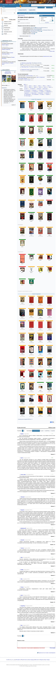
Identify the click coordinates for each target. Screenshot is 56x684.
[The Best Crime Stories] (31, 340)
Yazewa (22, 548)
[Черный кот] (31, 133)
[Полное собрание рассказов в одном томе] (31, 157)
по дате (42, 430)
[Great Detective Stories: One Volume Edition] (31, 302)
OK (14, 13)
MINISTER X (4, 87)
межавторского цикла (47, 56)
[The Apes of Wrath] (22, 413)
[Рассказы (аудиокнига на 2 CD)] (22, 262)
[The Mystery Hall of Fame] (40, 339)
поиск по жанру (41, 7)
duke (22, 557)
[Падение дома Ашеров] (40, 121)
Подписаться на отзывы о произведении (46, 652)
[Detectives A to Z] (49, 339)
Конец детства (8, 73)
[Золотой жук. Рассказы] (22, 157)
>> (9, 102)
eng (11, 659)
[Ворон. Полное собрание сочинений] (22, 120)
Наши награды (31, 659)
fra (12, 659)
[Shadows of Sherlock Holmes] (49, 365)
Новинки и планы (7, 21)
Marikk (22, 433)
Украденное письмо (25, 69)
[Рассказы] (49, 259)
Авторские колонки (8, 31)
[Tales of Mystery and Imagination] (22, 301)
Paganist (22, 509)
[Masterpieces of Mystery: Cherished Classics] (40, 327)
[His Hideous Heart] (49, 413)
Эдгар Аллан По (21, 15)
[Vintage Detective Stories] (49, 401)
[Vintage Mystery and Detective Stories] (22, 401)
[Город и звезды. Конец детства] (4, 81)
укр (14, 659)
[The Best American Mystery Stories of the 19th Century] (31, 413)
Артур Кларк (7, 71)
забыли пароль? (12, 4)
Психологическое (36, 28)
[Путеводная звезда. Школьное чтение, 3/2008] (22, 245)
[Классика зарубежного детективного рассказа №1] (31, 283)
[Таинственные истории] (49, 182)
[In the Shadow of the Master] (40, 401)
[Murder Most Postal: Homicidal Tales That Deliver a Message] (40, 376)
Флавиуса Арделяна (6, 49)
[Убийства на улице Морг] (22, 283)
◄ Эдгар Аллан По (22, 10)
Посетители (6, 29)
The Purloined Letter (34, 69)
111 (29, 36)
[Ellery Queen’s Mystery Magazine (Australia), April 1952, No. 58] (40, 233)
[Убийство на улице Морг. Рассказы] (31, 207)
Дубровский (23, 528)
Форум (5, 33)
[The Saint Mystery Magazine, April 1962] (49, 233)
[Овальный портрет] (40, 259)
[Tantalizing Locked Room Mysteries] (22, 340)
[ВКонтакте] (50, 422)
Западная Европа (47, 30)
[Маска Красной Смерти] (31, 121)
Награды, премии (7, 23)
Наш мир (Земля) (33, 30)
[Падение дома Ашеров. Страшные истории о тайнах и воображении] (22, 219)
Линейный (34, 32)
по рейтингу (47, 430)
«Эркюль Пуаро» (27, 79)
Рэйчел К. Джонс (5, 44)
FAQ (22, 659)
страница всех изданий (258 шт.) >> (25, 419)
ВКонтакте (37, 659)
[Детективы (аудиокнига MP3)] (22, 271)
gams (22, 595)
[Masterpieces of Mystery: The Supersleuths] (31, 327)
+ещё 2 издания (36, 294)
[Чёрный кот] (31, 219)
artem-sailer (52, 51)
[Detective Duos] (40, 364)
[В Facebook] (52, 422)
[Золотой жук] (40, 108)
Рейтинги (6, 25)
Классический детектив (41, 27)
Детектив (33, 27)
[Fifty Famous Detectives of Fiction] (49, 303)
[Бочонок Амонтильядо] (22, 107)
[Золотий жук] (49, 377)
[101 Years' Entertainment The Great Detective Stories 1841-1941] (22, 313)
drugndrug (23, 605)
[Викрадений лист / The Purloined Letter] (31, 401)
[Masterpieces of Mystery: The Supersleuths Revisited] (49, 327)
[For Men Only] (31, 315)
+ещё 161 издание (36, 99)
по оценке (53, 430)
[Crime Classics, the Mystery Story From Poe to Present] (49, 352)
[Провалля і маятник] (49, 389)
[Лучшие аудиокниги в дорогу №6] (40, 271)
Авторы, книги (12, 19)
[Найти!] (54, 5)
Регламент (18, 659)
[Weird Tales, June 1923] (22, 233)
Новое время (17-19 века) (35, 31)
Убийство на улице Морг (26, 63)
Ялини (22, 587)
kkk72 (22, 457)
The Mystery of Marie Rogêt (34, 66)
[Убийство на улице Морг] (31, 108)
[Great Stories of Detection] (49, 315)
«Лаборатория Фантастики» (31, 666)
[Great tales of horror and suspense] (22, 327)
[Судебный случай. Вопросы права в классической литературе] (40, 219)
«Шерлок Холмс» (29, 75)
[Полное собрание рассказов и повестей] (40, 169)
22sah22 (22, 540)
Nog (21, 625)
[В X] (53, 422)
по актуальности (36, 430)
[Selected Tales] (31, 376)
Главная (6, 17)
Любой (32, 33)
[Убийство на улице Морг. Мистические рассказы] (49, 194)
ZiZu (21, 579)
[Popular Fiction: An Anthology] (22, 377)
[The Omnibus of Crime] (40, 302)
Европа (40, 30)
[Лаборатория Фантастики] (20, 6)
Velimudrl (22, 496)
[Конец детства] (9, 81)
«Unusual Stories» (5, 63)
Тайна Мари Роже (25, 66)
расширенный (49, 7)
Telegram (41, 659)
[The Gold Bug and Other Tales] (40, 389)
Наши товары (47, 659)
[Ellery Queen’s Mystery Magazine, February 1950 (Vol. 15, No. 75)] (31, 233)
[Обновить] (15, 72)
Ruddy (22, 569)
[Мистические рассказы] (22, 193)
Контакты (25, 659)
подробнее (47, 22)
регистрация (5, 4)
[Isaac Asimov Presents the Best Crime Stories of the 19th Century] (22, 352)
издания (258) (32, 10)
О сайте (8, 659)
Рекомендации (7, 27)
